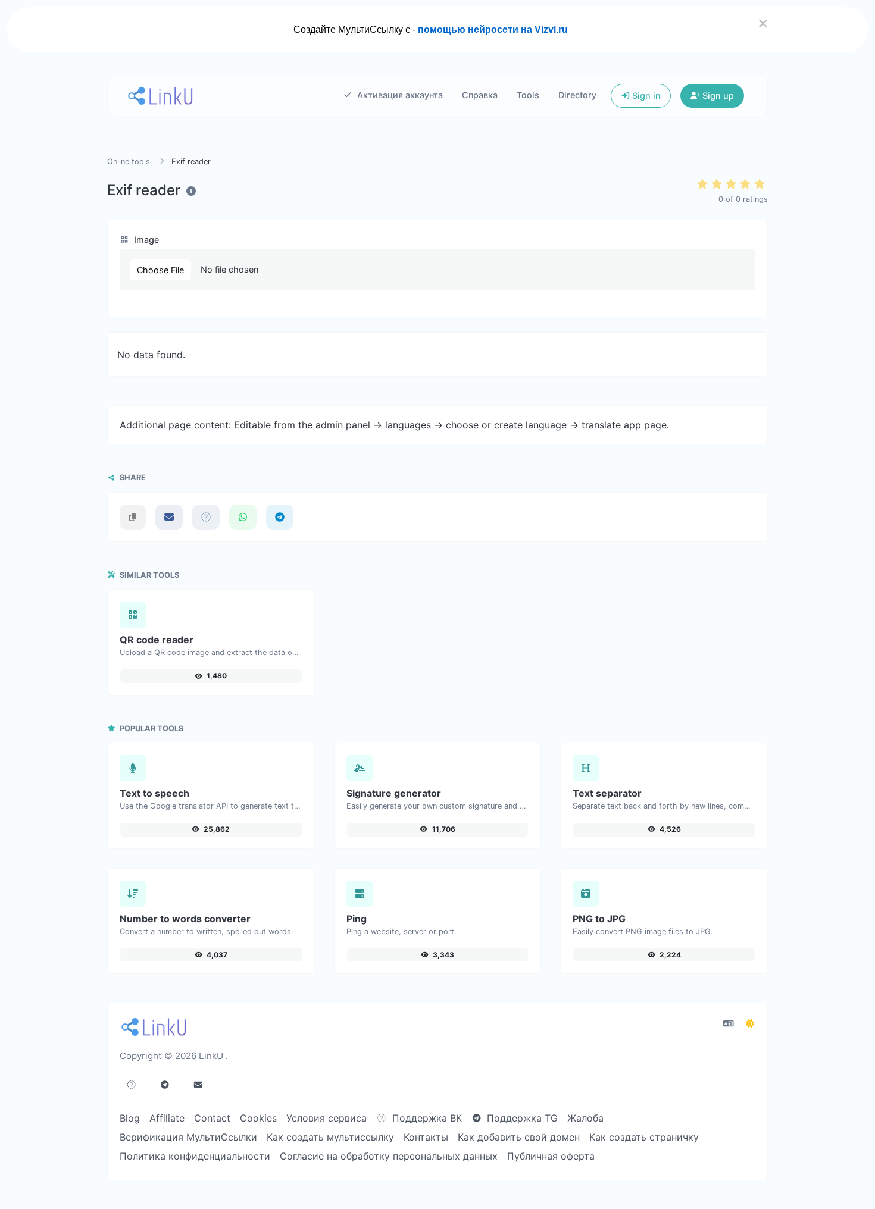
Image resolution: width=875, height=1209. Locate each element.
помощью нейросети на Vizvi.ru (493, 29)
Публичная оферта (551, 1156)
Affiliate (167, 1118)
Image (145, 239)
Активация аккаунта (399, 95)
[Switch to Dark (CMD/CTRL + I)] (750, 1023)
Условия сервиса (326, 1118)
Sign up (717, 95)
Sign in (645, 95)
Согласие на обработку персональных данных (389, 1156)
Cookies (258, 1118)
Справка (480, 95)
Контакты (426, 1137)
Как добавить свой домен (519, 1137)
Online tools (128, 161)
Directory (577, 95)
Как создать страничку (644, 1137)
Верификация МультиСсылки (188, 1137)
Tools (528, 95)
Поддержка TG (521, 1118)
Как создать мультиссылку (330, 1137)
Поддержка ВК (425, 1118)
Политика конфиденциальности (195, 1156)
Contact (212, 1118)
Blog (130, 1118)
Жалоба (585, 1118)
